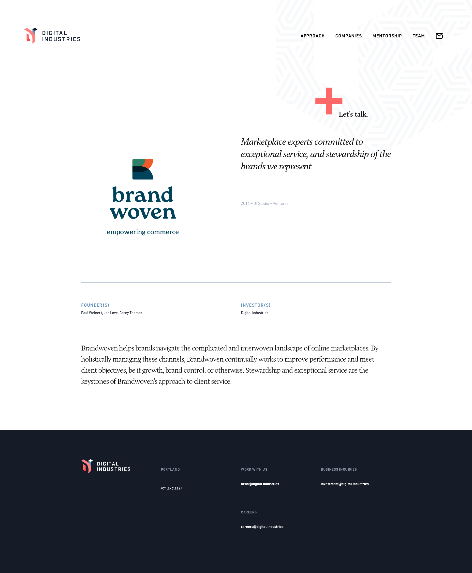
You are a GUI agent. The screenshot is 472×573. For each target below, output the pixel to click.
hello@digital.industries (260, 483)
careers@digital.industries (262, 526)
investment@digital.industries (345, 483)
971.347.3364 (172, 488)
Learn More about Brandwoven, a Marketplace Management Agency (389, 203)
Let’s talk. (353, 114)
